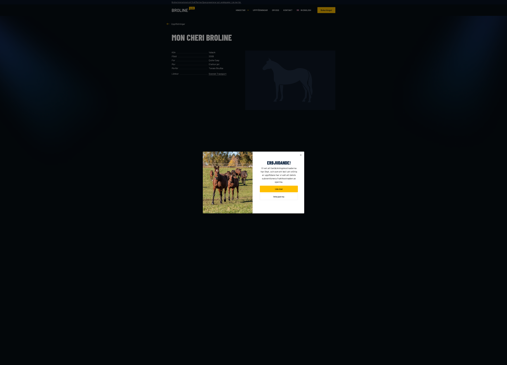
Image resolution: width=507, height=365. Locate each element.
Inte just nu (278, 196)
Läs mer (279, 189)
